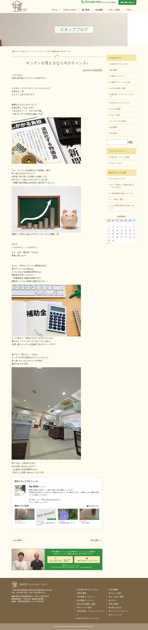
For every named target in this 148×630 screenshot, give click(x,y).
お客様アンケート (86, 600)
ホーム (55, 10)
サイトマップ (116, 615)
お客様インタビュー (118, 76)
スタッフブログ (38, 51)
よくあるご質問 (117, 597)
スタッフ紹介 (114, 10)
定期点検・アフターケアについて (122, 95)
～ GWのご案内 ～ (85, 523)
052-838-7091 (93, 1)
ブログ (129, 10)
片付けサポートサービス (119, 103)
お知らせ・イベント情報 (119, 157)
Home (17, 51)
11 (117, 230)
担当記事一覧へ (93, 506)
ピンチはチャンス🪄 (21, 523)
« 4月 (108, 243)
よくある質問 (115, 109)
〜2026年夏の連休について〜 (66, 523)
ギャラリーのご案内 (118, 121)
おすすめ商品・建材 (118, 88)
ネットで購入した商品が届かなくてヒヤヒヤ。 (46, 524)
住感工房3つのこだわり (88, 590)
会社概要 (99, 10)
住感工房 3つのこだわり (119, 64)
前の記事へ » (96, 540)
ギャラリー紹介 (85, 608)
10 (113, 230)
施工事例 (86, 10)
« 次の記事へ (17, 540)
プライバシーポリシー (120, 611)
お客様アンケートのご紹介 (120, 82)
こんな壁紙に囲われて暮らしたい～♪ (122, 207)
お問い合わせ (128, 2)
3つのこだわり (69, 10)
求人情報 (113, 133)
